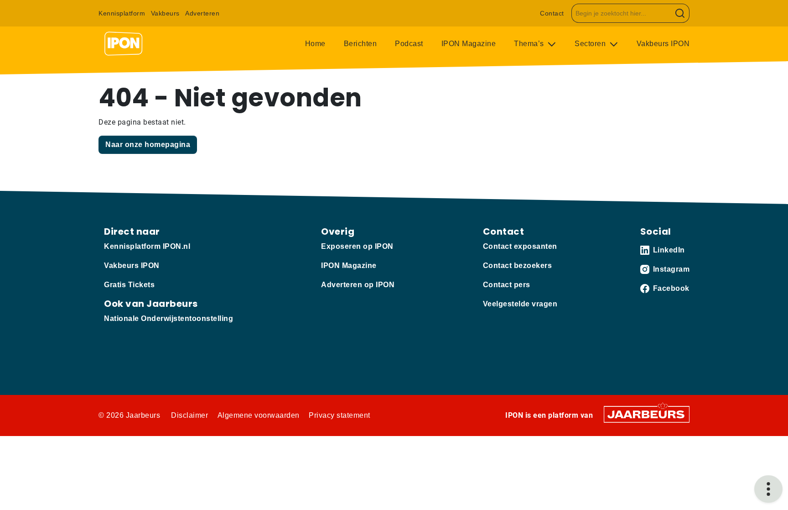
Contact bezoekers (517, 265)
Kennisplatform (121, 13)
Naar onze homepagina (147, 144)
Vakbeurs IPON (663, 43)
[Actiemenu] (768, 489)
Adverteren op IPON (357, 285)
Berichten (360, 43)
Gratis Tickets (129, 285)
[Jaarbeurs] (647, 414)
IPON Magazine (468, 43)
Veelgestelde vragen (520, 304)
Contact (552, 13)
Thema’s (530, 43)
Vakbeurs (165, 13)
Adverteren (202, 13)
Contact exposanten (520, 246)
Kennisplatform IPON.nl (147, 246)
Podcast (409, 43)
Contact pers (506, 285)
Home (315, 43)
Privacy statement (339, 415)
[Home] (123, 44)
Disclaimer (189, 415)
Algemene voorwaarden (259, 415)
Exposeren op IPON (357, 246)
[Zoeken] (680, 13)
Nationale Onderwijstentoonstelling (168, 318)
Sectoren (591, 43)
